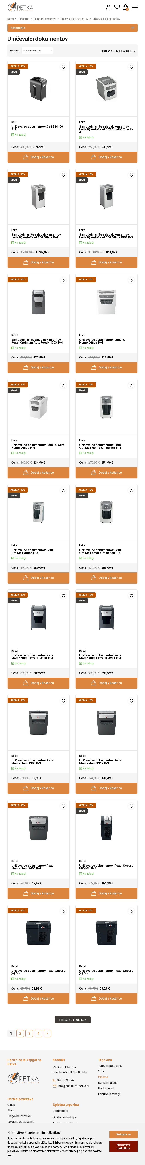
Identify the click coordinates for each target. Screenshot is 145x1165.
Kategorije (18, 28)
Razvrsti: (14, 50)
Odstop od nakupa (65, 1117)
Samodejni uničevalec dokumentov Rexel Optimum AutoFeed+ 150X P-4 (37, 341)
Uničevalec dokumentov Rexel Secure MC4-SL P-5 (106, 867)
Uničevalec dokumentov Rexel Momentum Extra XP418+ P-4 (32, 656)
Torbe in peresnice (110, 1066)
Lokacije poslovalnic (20, 1122)
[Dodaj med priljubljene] (63, 67)
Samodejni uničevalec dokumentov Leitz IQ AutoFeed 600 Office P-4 (36, 236)
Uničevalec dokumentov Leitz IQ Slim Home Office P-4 (37, 446)
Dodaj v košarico (42, 157)
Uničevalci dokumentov (74, 18)
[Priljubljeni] (117, 7)
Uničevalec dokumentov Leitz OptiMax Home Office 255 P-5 (100, 446)
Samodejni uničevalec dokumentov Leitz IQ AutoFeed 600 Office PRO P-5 (106, 236)
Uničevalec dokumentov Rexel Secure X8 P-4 (106, 972)
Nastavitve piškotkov (123, 1146)
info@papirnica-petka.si (73, 1086)
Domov (11, 18)
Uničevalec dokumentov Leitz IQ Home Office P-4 (102, 341)
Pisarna (24, 18)
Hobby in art (106, 1088)
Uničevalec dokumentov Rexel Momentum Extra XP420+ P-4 (100, 656)
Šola (101, 1071)
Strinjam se (123, 1134)
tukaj (10, 1155)
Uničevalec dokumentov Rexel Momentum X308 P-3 (32, 762)
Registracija (60, 1111)
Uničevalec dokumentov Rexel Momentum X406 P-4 (32, 867)
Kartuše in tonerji (109, 1094)
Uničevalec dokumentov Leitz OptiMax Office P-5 (32, 551)
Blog (10, 1110)
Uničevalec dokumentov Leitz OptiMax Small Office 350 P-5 (100, 551)
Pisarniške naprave (45, 18)
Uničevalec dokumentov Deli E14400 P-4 (37, 128)
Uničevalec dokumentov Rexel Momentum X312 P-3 (100, 762)
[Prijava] (108, 7)
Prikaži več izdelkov (72, 1020)
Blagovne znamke (19, 1116)
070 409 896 (65, 1080)
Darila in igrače (107, 1083)
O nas (11, 1105)
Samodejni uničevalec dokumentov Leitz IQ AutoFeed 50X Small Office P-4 (106, 129)
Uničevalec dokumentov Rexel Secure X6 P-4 (38, 972)
